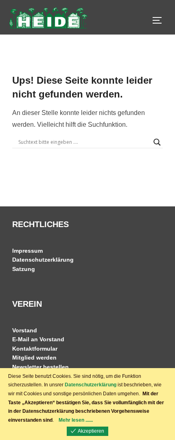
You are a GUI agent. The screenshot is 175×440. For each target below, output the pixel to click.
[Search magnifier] (157, 142)
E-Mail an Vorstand (38, 339)
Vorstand (24, 330)
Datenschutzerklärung (43, 259)
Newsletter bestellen (40, 367)
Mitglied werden (34, 357)
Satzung (23, 269)
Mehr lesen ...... (76, 420)
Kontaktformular (34, 348)
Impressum (27, 250)
